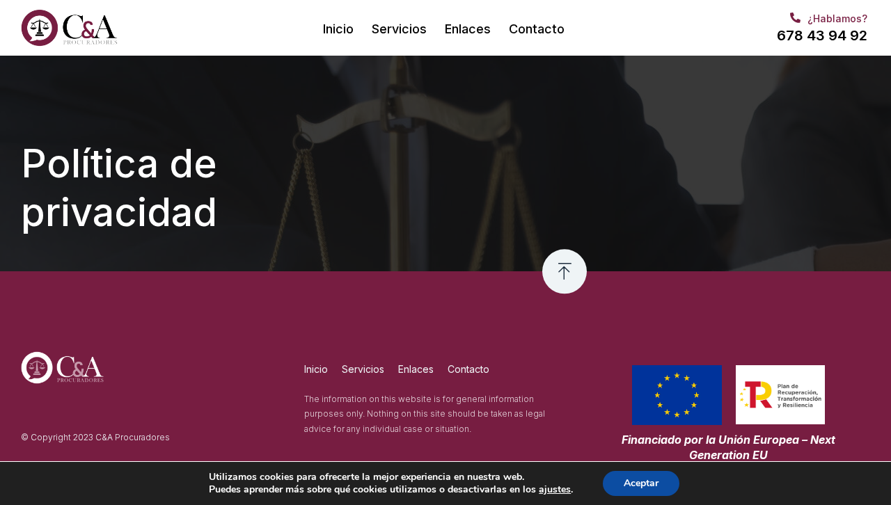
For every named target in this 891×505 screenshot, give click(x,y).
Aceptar (641, 483)
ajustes (555, 489)
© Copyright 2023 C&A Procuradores (95, 437)
